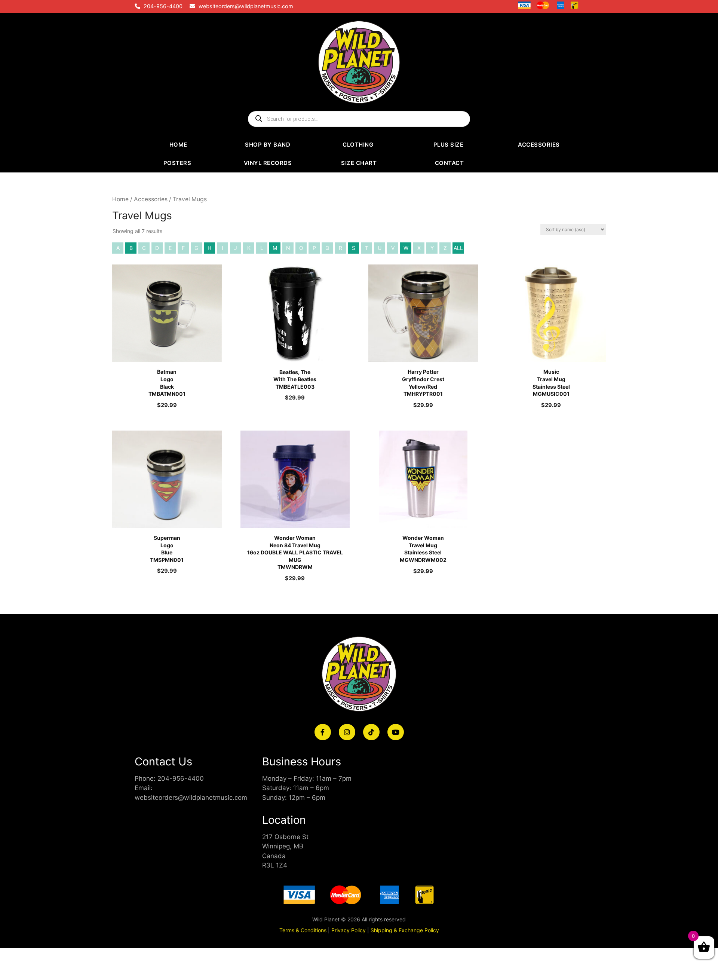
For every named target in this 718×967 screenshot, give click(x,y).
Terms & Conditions (302, 930)
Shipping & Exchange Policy (405, 930)
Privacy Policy (348, 930)
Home (120, 199)
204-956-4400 (163, 6)
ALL (458, 248)
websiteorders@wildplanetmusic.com (246, 6)
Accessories (151, 199)
